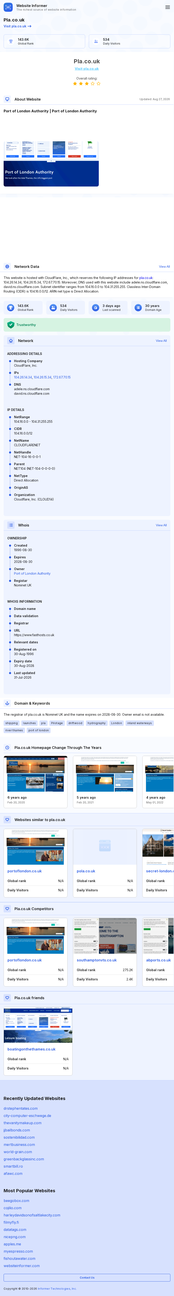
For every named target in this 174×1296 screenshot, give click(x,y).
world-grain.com (18, 1152)
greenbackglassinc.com (24, 1159)
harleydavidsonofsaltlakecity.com (32, 1215)
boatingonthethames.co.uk (31, 1049)
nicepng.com (15, 1237)
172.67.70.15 (62, 377)
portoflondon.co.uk (24, 871)
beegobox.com (16, 1200)
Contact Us (87, 1277)
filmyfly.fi (11, 1222)
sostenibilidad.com (19, 1137)
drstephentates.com (21, 1108)
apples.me (12, 1244)
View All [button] (164, 266)
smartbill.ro (13, 1166)
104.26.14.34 (23, 377)
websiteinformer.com (22, 1265)
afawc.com (13, 1173)
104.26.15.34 (42, 377)
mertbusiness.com (19, 1144)
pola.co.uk (86, 871)
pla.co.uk (146, 278)
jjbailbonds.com (17, 1130)
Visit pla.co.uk (15, 26)
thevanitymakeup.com (22, 1123)
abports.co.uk (158, 960)
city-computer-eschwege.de (27, 1115)
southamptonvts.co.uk (97, 960)
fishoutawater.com (19, 1258)
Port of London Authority (32, 573)
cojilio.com (13, 1208)
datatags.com (15, 1229)
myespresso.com (18, 1251)
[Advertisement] (87, 127)
